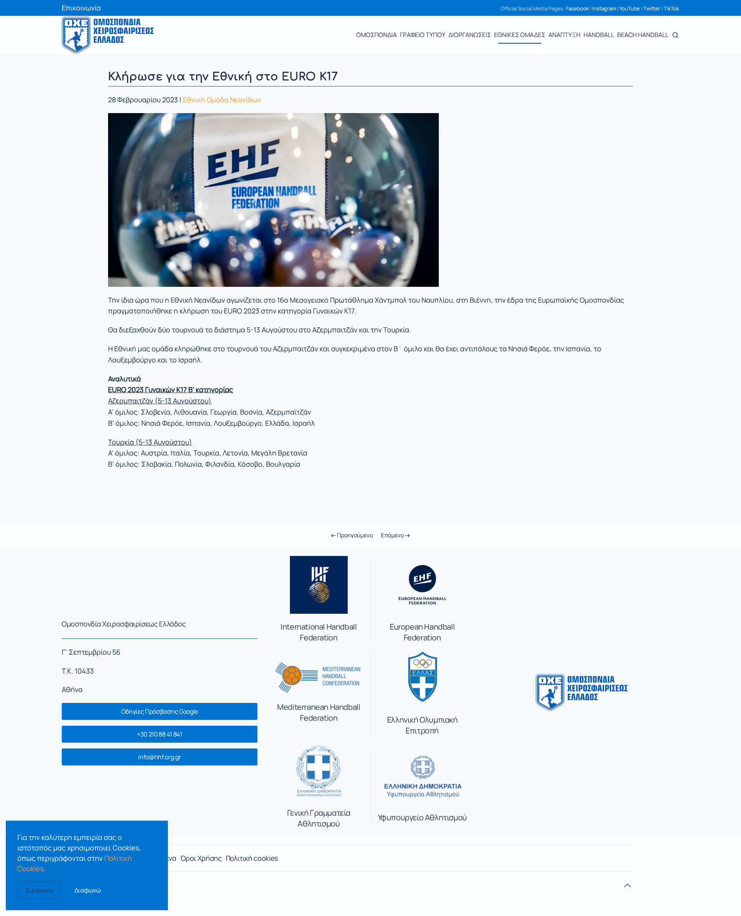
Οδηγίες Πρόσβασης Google (159, 711)
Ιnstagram (604, 8)
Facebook (577, 8)
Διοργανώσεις (469, 34)
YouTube (629, 8)
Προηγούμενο (354, 535)
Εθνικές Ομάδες (519, 34)
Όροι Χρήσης (201, 858)
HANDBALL (599, 34)
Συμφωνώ (39, 890)
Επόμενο (393, 535)
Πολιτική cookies (252, 858)
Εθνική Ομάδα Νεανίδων (222, 99)
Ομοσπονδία (376, 34)
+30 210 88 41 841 (159, 734)
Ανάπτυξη (564, 34)
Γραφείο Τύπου (422, 34)
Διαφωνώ (87, 890)
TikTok (671, 8)
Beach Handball (642, 34)
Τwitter (651, 8)
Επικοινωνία (81, 7)
